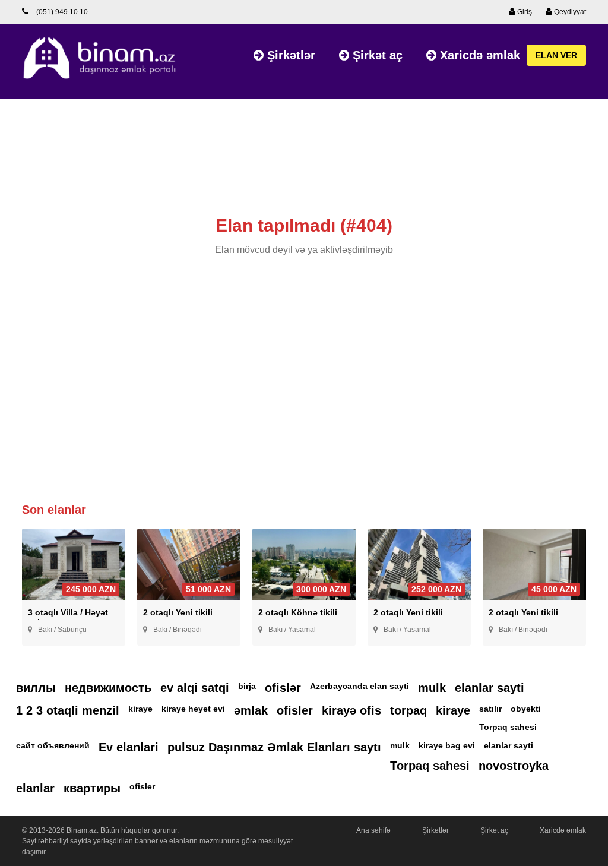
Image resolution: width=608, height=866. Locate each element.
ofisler (295, 710)
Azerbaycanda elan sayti (359, 686)
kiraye (453, 710)
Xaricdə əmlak (478, 55)
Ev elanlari (129, 747)
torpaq (408, 710)
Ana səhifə (373, 830)
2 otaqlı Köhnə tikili (297, 612)
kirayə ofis (351, 710)
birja (247, 686)
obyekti (526, 708)
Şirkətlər (289, 55)
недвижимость (108, 687)
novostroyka (514, 765)
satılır (490, 708)
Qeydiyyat (569, 12)
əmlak (251, 710)
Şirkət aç (376, 55)
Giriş (523, 12)
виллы (36, 687)
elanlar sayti (489, 687)
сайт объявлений (53, 745)
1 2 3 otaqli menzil (67, 710)
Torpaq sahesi (508, 727)
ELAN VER (556, 55)
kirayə (140, 708)
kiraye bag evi (447, 745)
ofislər (283, 687)
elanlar (35, 788)
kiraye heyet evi (193, 708)
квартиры (92, 788)
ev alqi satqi (194, 687)
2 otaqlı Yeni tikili (178, 612)
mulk (432, 687)
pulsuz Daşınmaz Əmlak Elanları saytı (274, 747)
